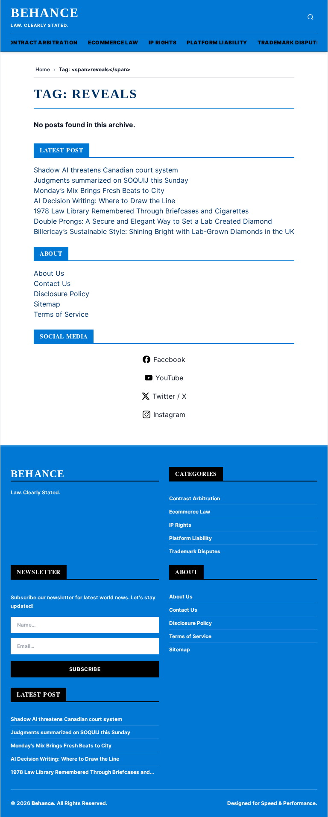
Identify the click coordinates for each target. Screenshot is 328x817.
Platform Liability (217, 42)
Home (42, 69)
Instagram (169, 414)
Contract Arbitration (41, 42)
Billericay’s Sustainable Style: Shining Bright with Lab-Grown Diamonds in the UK (164, 231)
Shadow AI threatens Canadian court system (106, 170)
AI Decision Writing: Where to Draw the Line (104, 200)
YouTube (169, 377)
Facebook (169, 359)
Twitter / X (169, 396)
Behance (45, 13)
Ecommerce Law (113, 42)
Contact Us (52, 283)
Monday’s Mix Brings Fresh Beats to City (99, 190)
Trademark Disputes (290, 42)
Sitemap (47, 304)
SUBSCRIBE (84, 669)
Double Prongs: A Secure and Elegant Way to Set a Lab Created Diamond (153, 221)
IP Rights (162, 42)
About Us (49, 273)
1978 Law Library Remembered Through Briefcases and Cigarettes (141, 211)
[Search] (310, 17)
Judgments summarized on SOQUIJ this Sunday (111, 180)
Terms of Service (61, 314)
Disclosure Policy (61, 293)
